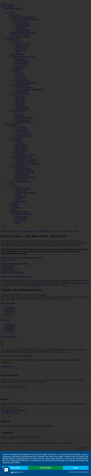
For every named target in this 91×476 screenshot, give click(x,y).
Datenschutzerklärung (82, 472)
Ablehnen (15, 468)
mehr (75, 468)
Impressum (72, 472)
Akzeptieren (45, 468)
